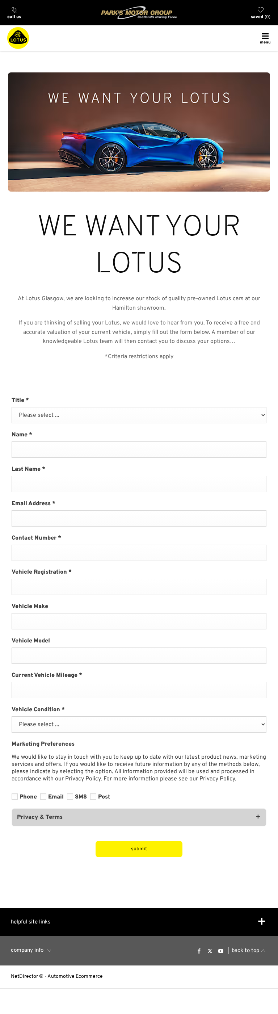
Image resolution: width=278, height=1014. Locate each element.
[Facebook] (199, 950)
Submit (139, 849)
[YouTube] (220, 950)
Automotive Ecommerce (75, 976)
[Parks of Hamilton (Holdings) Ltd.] (139, 12)
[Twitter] (210, 950)
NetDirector (25, 976)
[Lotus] (18, 38)
